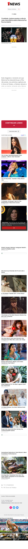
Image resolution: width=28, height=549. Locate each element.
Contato (3, 496)
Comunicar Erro (13, 131)
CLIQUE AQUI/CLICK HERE (16, 502)
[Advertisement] (14, 62)
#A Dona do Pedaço (10, 487)
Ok (14, 227)
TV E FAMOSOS (9, 485)
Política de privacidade (10, 496)
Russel (19, 25)
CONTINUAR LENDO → (14, 124)
